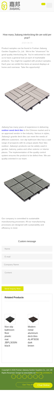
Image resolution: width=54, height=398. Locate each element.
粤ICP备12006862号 (44, 373)
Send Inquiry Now (12, 288)
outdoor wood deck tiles (12, 130)
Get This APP (28, 385)
